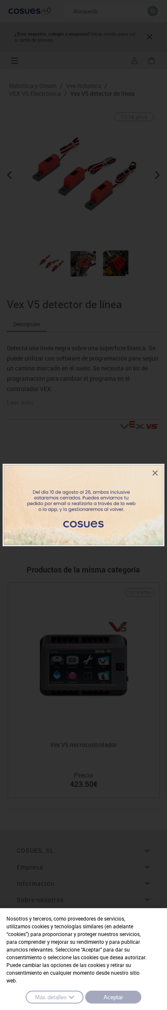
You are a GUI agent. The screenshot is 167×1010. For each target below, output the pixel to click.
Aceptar (113, 997)
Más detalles (51, 997)
